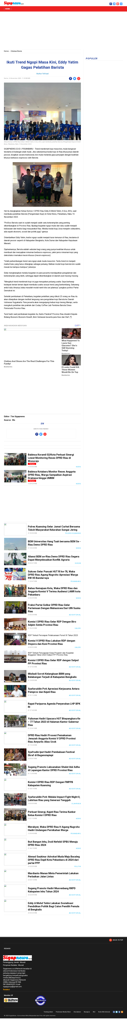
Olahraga (76, 803)
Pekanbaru (76, 581)
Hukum (78, 563)
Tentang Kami (48, 1012)
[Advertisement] (63, 31)
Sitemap (119, 1012)
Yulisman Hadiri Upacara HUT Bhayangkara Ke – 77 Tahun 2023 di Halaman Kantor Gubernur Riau (54, 721)
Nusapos (87, 1012)
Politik (77, 866)
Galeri (78, 628)
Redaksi (6, 990)
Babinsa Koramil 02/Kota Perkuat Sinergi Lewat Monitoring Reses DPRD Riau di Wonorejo (51, 458)
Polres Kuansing (73, 533)
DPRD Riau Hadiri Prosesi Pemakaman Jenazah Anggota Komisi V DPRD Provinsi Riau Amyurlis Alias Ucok (52, 738)
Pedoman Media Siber (63, 1012)
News (78, 467)
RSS (122, 1012)
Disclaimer (77, 1012)
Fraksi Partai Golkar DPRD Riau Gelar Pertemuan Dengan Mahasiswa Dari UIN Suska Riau (54, 608)
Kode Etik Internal (104, 1012)
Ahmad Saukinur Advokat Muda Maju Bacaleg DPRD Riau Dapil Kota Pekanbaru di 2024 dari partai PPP (54, 860)
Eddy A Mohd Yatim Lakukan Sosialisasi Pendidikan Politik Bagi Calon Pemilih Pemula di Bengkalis (53, 906)
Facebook (114, 1012)
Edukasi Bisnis (16, 51)
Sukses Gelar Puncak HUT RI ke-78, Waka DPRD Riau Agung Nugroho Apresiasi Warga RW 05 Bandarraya (53, 574)
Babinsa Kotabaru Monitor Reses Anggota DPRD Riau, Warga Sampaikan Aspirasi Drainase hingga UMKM (52, 475)
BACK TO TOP (118, 940)
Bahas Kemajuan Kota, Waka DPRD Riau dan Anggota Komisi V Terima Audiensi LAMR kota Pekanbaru (54, 591)
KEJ (94, 1012)
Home (7, 9)
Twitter (117, 1012)
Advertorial (75, 615)
